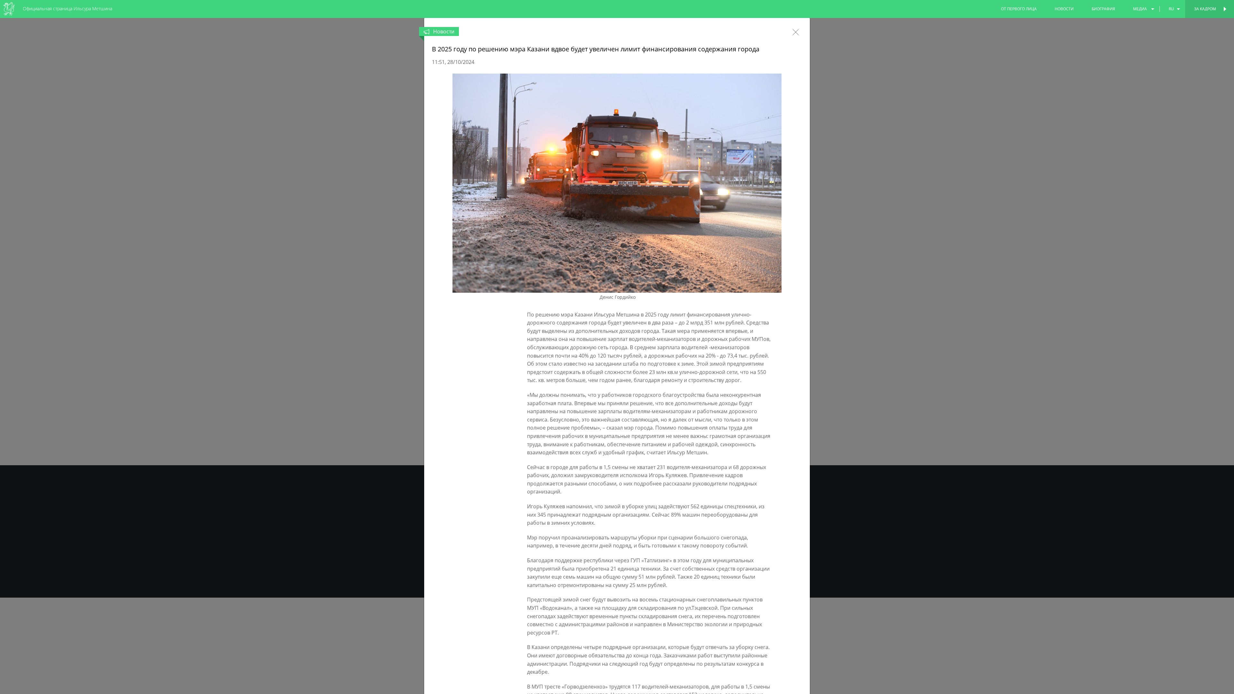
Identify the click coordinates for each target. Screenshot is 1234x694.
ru (1171, 9)
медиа (1140, 9)
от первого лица (1019, 9)
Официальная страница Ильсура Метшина (67, 8)
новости (1064, 9)
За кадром (1205, 9)
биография (1103, 9)
